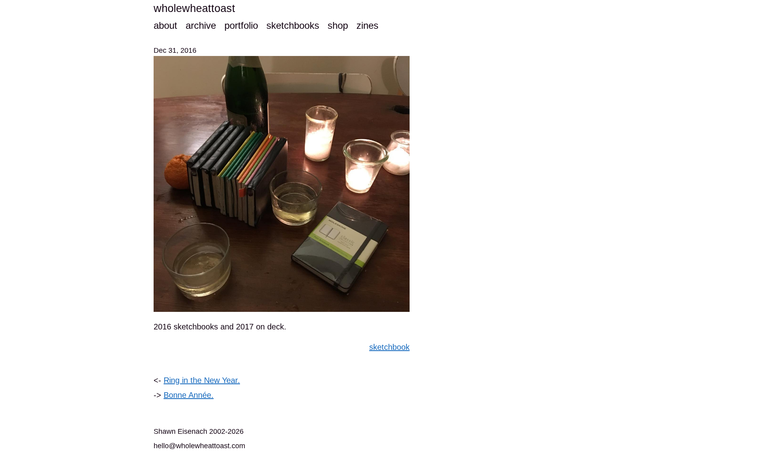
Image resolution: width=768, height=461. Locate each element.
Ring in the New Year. (202, 380)
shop (338, 25)
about (165, 25)
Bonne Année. (189, 395)
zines (367, 25)
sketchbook (389, 347)
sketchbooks (292, 25)
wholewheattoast (194, 8)
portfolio (241, 25)
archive (201, 25)
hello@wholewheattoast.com (199, 446)
